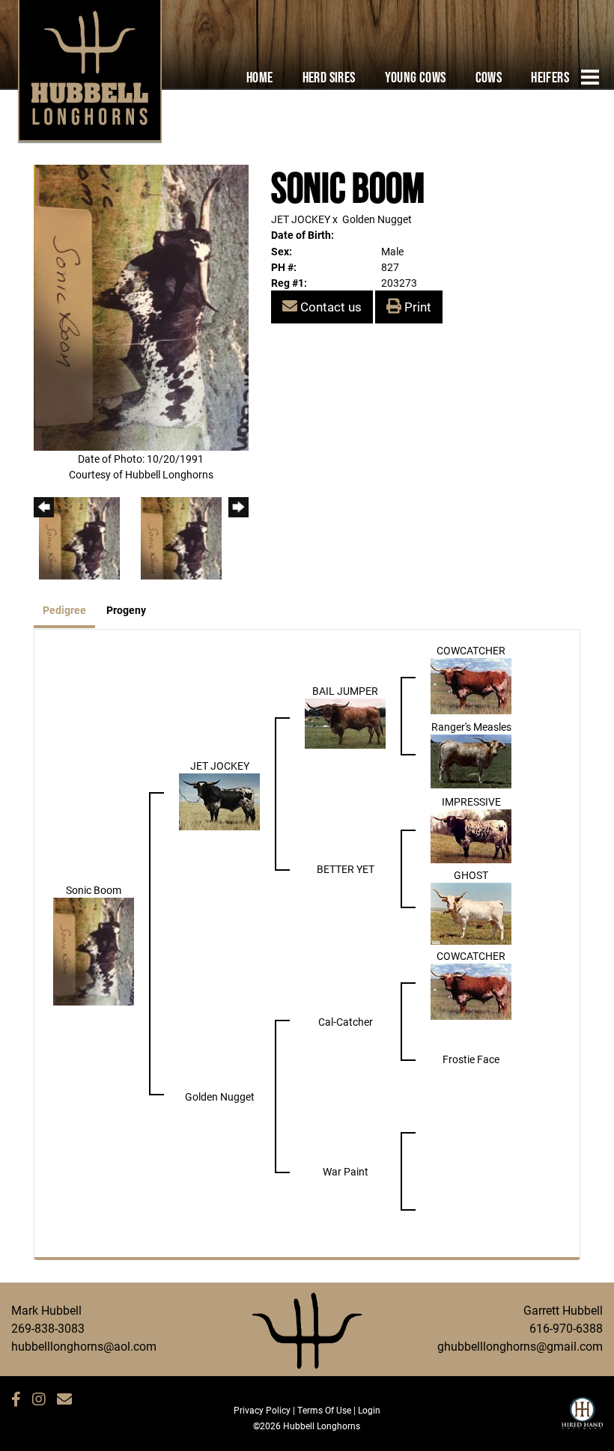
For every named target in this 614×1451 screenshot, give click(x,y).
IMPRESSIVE (471, 801)
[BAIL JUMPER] (345, 722)
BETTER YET (345, 869)
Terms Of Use (324, 1410)
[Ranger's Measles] (471, 759)
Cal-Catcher (345, 1022)
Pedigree (64, 610)
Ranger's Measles (471, 727)
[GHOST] (471, 912)
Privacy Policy (262, 1410)
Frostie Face (471, 1059)
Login (369, 1410)
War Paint (345, 1171)
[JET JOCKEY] (219, 800)
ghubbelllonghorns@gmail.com (520, 1346)
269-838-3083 (48, 1328)
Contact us (329, 306)
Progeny (126, 610)
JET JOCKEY (300, 219)
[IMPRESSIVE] (471, 834)
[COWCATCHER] (471, 685)
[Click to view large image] (141, 306)
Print (416, 306)
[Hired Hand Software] (582, 1419)
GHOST (471, 875)
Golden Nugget (377, 219)
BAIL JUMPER (345, 691)
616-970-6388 (566, 1328)
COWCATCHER (471, 650)
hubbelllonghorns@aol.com (83, 1346)
